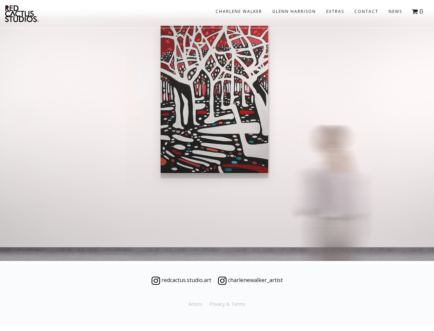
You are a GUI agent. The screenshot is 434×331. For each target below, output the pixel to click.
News (395, 11)
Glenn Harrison (294, 11)
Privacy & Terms (227, 304)
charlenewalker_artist (254, 280)
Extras (335, 11)
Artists (195, 304)
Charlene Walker (239, 11)
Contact (366, 11)
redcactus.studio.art (185, 280)
